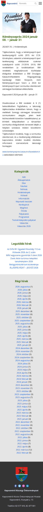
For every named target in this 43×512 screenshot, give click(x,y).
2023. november (22, 388)
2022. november (22, 425)
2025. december (23, 311)
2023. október (22, 391)
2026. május (22, 296)
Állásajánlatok (24, 180)
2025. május (22, 332)
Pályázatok (24, 214)
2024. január (21, 382)
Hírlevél (24, 195)
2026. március (22, 302)
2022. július (22, 437)
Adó (24, 177)
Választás (24, 223)
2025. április (22, 336)
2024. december (23, 348)
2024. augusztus (22, 360)
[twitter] (19, 485)
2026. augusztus (22, 286)
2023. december (23, 385)
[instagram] (23, 485)
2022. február (22, 452)
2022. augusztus (22, 434)
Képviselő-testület (24, 201)
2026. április (22, 299)
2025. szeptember (22, 320)
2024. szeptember (22, 357)
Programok (24, 217)
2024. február (22, 379)
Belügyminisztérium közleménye (23, 264)
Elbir (24, 183)
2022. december (23, 422)
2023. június (22, 403)
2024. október (22, 354)
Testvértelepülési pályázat (24, 220)
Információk (24, 198)
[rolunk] (22, 474)
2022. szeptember (22, 431)
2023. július (22, 400)
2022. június (22, 440)
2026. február (22, 305)
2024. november (22, 351)
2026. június (22, 292)
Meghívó (24, 207)
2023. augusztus (22, 397)
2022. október (22, 428)
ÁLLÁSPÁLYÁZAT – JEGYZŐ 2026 (24, 267)
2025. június (22, 329)
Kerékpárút (24, 204)
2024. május (22, 369)
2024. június (22, 366)
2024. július (22, 363)
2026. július (22, 289)
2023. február (22, 416)
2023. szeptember (22, 394)
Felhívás (23, 189)
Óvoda (24, 210)
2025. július (22, 326)
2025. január (22, 345)
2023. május (22, 406)
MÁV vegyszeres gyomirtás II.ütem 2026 (24, 255)
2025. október (22, 317)
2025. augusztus (22, 323)
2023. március (22, 412)
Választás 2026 (24, 226)
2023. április (22, 409)
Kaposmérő (12, 3)
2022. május (22, 443)
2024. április (22, 373)
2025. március (22, 339)
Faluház (23, 186)
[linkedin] (27, 485)
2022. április (22, 446)
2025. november (22, 314)
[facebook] (15, 485)
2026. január (22, 308)
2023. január (22, 419)
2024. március (22, 376)
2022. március (22, 449)
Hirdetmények (20, 46)
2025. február (22, 342)
